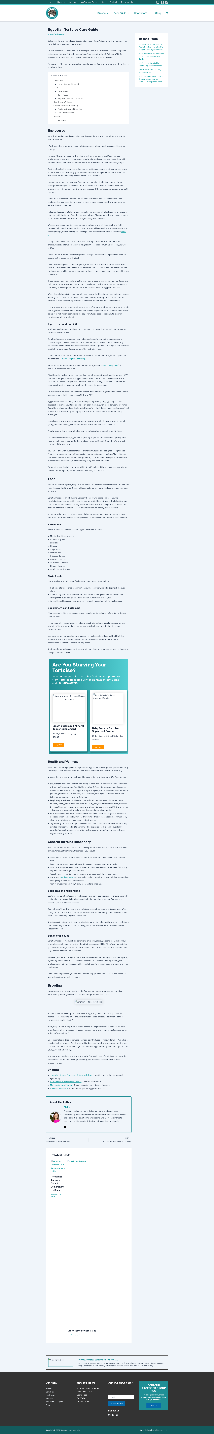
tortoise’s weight (67, 877)
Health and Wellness (63, 102)
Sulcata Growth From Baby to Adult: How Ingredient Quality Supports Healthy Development (151, 47)
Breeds (49, 1388)
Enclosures (58, 80)
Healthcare (51, 1395)
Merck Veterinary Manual (61, 1085)
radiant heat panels (109, 365)
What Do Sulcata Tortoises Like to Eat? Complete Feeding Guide (151, 56)
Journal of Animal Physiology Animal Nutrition (71, 1075)
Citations (62, 120)
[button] (107, 13)
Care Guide (54, 1194)
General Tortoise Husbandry (66, 105)
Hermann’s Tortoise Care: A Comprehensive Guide (58, 1183)
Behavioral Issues (66, 113)
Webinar (49, 1398)
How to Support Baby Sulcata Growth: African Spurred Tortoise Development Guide (151, 79)
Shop (48, 1405)
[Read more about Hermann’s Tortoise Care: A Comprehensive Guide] (58, 1166)
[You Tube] (157, 2)
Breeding (58, 116)
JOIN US (153, 1405)
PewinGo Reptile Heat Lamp (73, 359)
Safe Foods (63, 91)
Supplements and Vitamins (70, 98)
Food (56, 88)
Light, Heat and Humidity (69, 84)
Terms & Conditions (148, 1430)
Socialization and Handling (70, 109)
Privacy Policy (162, 1430)
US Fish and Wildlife (59, 1088)
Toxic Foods (63, 95)
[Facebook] (162, 2)
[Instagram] (166, 2)
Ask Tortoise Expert (54, 1402)
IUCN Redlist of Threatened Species (65, 1081)
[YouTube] (109, 1415)
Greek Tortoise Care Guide (82, 1330)
